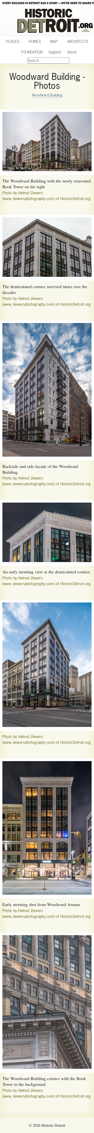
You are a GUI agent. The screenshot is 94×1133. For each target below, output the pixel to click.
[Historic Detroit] (47, 18)
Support (54, 52)
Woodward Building (47, 95)
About (72, 52)
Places (12, 41)
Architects (77, 41)
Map (54, 41)
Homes (35, 41)
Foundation (31, 52)
